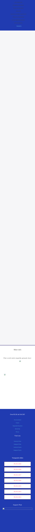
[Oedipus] (9, 395)
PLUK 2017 (17, 475)
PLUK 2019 (17, 464)
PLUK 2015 (17, 486)
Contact (17, 422)
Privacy (17, 431)
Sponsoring (17, 428)
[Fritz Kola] (9, 371)
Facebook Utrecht (17, 447)
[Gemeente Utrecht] (9, 384)
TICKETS (18, 26)
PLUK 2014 (17, 491)
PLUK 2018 (17, 469)
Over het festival (17, 419)
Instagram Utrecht (17, 450)
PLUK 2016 (17, 480)
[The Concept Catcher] (9, 401)
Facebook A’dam (17, 441)
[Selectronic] (9, 390)
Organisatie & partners (17, 425)
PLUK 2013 (17, 497)
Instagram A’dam (17, 444)
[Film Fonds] (9, 377)
